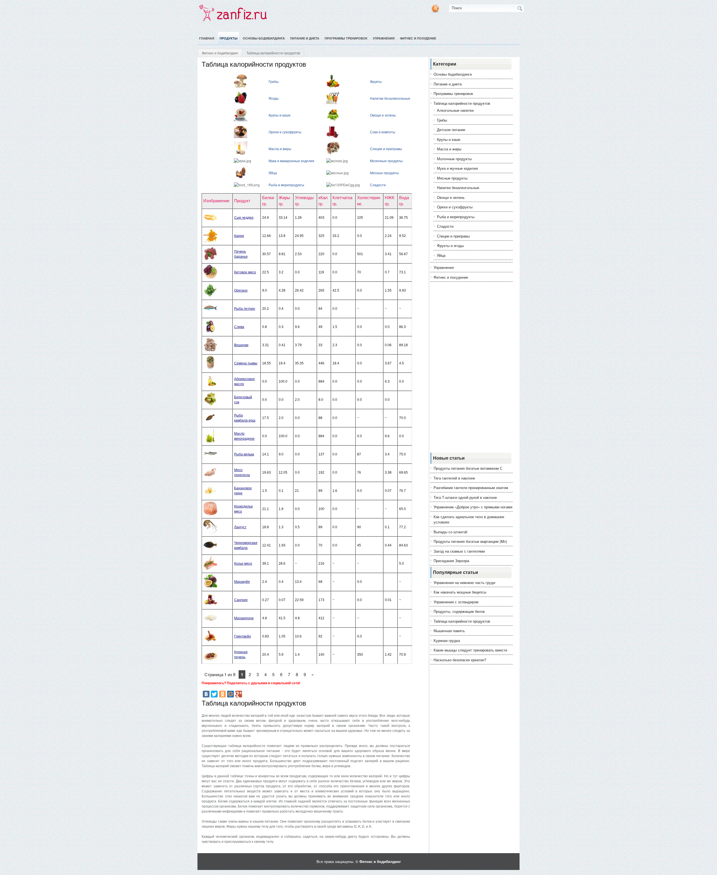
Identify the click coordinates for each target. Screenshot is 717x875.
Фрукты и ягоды (450, 245)
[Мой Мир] (230, 694)
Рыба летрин (244, 309)
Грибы (274, 81)
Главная (206, 38)
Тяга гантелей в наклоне (454, 478)
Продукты (229, 38)
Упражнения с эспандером (456, 601)
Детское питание (451, 129)
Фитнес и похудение (418, 38)
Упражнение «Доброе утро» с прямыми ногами (473, 506)
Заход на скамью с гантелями (459, 551)
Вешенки (241, 345)
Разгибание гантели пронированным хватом (471, 487)
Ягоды (274, 98)
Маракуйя (242, 582)
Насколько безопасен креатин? (460, 659)
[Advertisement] (471, 367)
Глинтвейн (242, 636)
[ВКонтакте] (206, 694)
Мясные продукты (384, 172)
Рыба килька (244, 454)
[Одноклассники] (222, 694)
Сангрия (241, 600)
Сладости (378, 184)
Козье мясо (243, 564)
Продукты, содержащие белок (459, 611)
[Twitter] (214, 694)
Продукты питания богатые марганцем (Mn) (470, 541)
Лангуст (240, 527)
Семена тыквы (245, 363)
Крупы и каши (279, 115)
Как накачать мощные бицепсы (460, 592)
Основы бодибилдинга (264, 38)
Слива (239, 327)
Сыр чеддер (243, 218)
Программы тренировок (346, 38)
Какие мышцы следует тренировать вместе (470, 650)
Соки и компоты (382, 131)
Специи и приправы (386, 148)
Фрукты (376, 81)
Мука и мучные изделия (457, 168)
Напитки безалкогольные (390, 98)
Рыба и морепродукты (286, 184)
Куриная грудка (447, 640)
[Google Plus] (238, 694)
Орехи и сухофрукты (285, 131)
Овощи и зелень (383, 115)
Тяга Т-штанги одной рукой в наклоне (465, 497)
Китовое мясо (245, 272)
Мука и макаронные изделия (291, 160)
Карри (239, 236)
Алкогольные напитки (455, 110)
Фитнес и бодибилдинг (220, 52)
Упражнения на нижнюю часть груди (464, 582)
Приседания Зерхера (451, 560)
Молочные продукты (386, 160)
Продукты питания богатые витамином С (468, 468)
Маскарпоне (244, 618)
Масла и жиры (280, 148)
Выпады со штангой (450, 531)
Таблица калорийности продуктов (462, 103)
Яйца (273, 172)
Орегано (241, 290)
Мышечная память (449, 630)
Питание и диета (304, 38)
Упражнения (384, 38)
